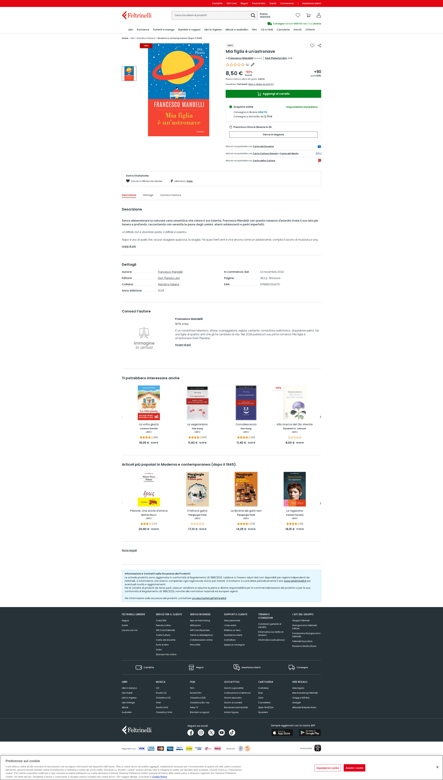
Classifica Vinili (164, 712)
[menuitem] (130, 29)
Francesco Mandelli (240, 58)
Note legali (129, 550)
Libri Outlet (127, 692)
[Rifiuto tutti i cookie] (437, 767)
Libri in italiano (129, 688)
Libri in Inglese (129, 697)
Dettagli (148, 195)
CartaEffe (217, 3)
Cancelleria (264, 702)
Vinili (158, 702)
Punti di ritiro (258, 3)
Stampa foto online (166, 654)
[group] (129, 73)
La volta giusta (149, 424)
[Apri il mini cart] (308, 15)
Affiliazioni (195, 625)
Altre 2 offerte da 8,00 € (261, 84)
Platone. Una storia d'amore (149, 511)
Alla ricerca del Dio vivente (295, 424)
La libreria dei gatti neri (246, 511)
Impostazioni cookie (328, 767)
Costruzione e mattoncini (237, 692)
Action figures (231, 712)
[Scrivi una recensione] (253, 64)
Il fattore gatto (197, 511)
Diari (260, 692)
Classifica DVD (198, 697)
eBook (125, 707)
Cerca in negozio (273, 134)
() (247, 64)
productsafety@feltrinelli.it (209, 598)
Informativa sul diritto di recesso (270, 633)
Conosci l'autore (170, 195)
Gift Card (232, 3)
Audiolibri (127, 712)
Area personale (232, 620)
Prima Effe (195, 644)
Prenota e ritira (163, 625)
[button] (253, 15)
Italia (190, 181)
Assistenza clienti (311, 3)
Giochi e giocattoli (233, 688)
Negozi (244, 3)
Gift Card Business (200, 630)
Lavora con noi (130, 630)
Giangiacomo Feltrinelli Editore (304, 627)
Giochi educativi (233, 697)
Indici (159, 649)
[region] (221, 767)
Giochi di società (233, 702)
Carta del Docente (263, 146)
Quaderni (263, 712)
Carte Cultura (163, 635)
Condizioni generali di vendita (269, 625)
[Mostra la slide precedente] (122, 417)
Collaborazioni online (201, 639)
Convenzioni (287, 3)
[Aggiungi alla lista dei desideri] (312, 45)
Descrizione (129, 195)
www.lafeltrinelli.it (295, 581)
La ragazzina (294, 511)
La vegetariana (197, 424)
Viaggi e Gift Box (301, 697)
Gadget (296, 702)
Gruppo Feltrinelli (301, 620)
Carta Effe (161, 620)
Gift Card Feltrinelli (165, 630)
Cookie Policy (159, 776)
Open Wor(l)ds (265, 707)
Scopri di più (183, 345)
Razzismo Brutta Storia (304, 646)
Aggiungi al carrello (276, 94)
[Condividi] (319, 45)
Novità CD (161, 692)
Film (192, 688)
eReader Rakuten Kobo (304, 707)
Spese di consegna (234, 644)
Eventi (273, 3)
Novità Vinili (162, 707)
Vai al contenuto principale (136, 3)
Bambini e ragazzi (199, 712)
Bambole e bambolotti (236, 707)
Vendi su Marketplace (201, 635)
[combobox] (214, 15)
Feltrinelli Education (302, 641)
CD (157, 688)
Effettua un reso (232, 630)
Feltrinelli (242, 84)
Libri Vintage (128, 702)
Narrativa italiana (168, 284)
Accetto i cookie (354, 767)
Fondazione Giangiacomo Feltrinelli (306, 635)
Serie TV (194, 707)
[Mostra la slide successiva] (320, 417)
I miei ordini (230, 625)
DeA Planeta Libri (276, 58)
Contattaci (230, 639)
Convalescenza (246, 424)
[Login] (319, 15)
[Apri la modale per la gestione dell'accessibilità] (317, 748)
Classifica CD (163, 697)
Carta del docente (165, 639)
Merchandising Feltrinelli (305, 692)
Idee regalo (298, 688)
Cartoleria (263, 688)
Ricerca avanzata (265, 15)
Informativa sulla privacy (271, 639)
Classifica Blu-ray (199, 702)
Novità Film (196, 692)
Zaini (260, 697)
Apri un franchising (200, 620)
